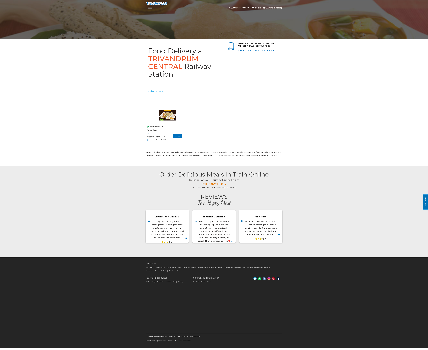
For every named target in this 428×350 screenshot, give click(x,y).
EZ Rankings (195, 336)
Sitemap (180, 282)
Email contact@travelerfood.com (159, 341)
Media (209, 282)
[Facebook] (264, 279)
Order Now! (425, 202)
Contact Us (160, 282)
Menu (177, 136)
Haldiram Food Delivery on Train (258, 267)
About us (196, 282)
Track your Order (189, 267)
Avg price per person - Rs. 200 (158, 136)
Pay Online (149, 267)
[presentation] (211, 248)
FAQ (147, 282)
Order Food (159, 267)
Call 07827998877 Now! (239, 8)
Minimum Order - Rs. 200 (158, 140)
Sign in (256, 7)
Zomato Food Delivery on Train (235, 267)
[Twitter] (255, 279)
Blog (153, 282)
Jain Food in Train (175, 271)
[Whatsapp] (260, 279)
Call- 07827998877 (157, 91)
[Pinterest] (274, 279)
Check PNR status (203, 267)
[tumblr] (278, 279)
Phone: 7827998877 (182, 341)
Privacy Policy (171, 282)
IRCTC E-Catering (216, 267)
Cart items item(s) (272, 7)
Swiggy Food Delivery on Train (156, 271)
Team (203, 282)
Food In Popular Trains (173, 267)
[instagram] (269, 279)
